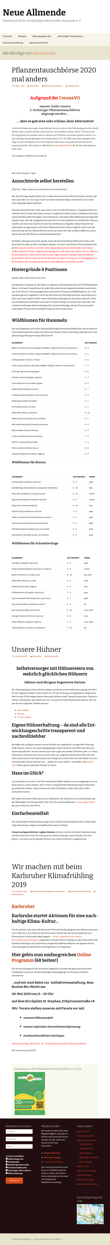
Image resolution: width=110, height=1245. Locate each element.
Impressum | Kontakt (38, 42)
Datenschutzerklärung (13, 42)
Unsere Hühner (36, 649)
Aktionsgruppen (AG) (42, 36)
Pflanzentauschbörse (53, 86)
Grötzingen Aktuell (62, 145)
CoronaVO (69, 98)
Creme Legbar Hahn (85, 802)
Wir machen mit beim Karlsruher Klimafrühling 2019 (52, 876)
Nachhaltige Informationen (54, 891)
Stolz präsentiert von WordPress (47, 1239)
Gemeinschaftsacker (17, 1167)
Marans (21, 713)
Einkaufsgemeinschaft (18, 1164)
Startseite (7, 36)
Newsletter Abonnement (87, 1184)
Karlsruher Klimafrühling (80, 891)
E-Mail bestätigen (84, 1175)
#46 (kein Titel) (83, 1131)
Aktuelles (22, 36)
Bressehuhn (23, 710)
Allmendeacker (86, 1144)
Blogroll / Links (83, 1166)
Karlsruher (23, 906)
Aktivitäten (34, 86)
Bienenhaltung (86, 1153)
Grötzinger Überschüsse (19, 1170)
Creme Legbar (24, 717)
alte (90, 751)
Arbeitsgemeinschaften (87, 1140)
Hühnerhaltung (15, 1173)
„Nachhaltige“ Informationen (70, 36)
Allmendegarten (15, 1159)
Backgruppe (14, 1161)
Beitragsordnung (52, 1157)
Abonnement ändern (85, 1136)
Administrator (44, 53)
